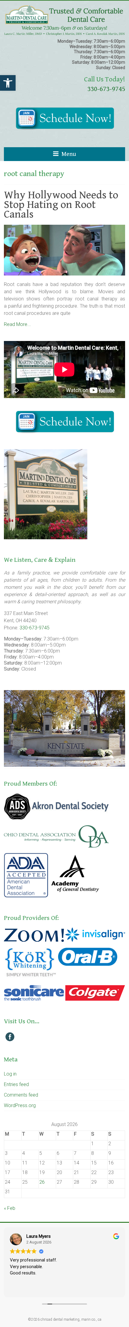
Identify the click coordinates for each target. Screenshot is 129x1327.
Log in (10, 1074)
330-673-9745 (106, 89)
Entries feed (16, 1084)
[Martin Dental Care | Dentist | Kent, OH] (64, 8)
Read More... (17, 324)
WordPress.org (20, 1105)
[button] (8, 83)
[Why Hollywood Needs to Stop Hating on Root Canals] (64, 227)
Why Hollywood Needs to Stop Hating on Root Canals (61, 205)
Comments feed (21, 1095)
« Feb (9, 1208)
